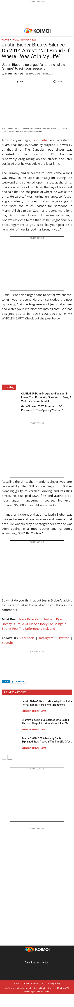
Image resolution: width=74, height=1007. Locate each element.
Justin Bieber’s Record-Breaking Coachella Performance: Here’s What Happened (47, 703)
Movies (60, 988)
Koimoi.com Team (14, 73)
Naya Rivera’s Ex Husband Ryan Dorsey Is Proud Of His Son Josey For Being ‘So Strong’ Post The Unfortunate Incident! (34, 624)
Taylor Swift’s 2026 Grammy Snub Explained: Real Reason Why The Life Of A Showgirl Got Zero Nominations (46, 740)
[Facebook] (4, 675)
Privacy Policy (54, 983)
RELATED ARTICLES (15, 692)
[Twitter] (10, 675)
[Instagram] (32, 957)
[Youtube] (47, 957)
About (16, 983)
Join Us (20, 81)
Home (6, 39)
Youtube (8, 643)
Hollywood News (24, 39)
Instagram (46, 638)
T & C (42, 983)
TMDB (46, 991)
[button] (57, 81)
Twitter (64, 638)
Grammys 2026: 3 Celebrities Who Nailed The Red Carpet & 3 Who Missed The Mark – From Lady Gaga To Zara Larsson (46, 721)
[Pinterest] (37, 957)
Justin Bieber (40, 140)
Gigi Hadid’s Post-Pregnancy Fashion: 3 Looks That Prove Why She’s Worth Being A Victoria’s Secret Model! (46, 397)
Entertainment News (34, 710)
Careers (34, 983)
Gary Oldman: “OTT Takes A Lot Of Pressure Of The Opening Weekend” (42, 408)
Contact (25, 983)
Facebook (27, 638)
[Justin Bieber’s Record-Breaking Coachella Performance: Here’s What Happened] (11, 706)
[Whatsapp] (16, 675)
